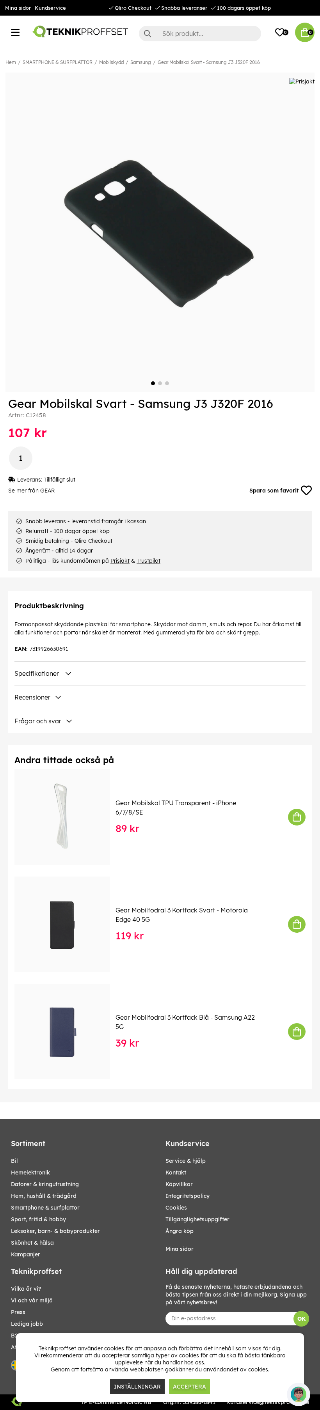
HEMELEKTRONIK (30, 1172)
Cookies (176, 1207)
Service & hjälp (185, 1160)
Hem (10, 62)
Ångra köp (179, 1231)
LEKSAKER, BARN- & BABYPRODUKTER (55, 1231)
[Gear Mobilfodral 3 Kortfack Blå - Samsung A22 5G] (68, 1031)
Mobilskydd (111, 62)
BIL (14, 1160)
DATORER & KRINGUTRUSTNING (45, 1184)
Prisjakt (120, 560)
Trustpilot (148, 560)
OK (301, 1318)
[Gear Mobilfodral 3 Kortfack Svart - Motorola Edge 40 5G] (68, 924)
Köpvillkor (179, 1184)
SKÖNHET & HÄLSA (32, 1242)
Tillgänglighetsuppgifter (197, 1219)
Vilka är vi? (26, 1288)
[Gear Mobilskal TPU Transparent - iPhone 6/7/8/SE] (68, 817)
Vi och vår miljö (32, 1300)
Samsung (140, 62)
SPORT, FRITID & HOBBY (38, 1219)
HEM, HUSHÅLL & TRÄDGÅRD (43, 1195)
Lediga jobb (27, 1323)
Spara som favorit (274, 490)
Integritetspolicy (187, 1195)
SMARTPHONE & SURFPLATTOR (57, 62)
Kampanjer (25, 1254)
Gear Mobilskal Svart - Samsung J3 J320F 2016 (209, 62)
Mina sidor (18, 8)
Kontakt (175, 1172)
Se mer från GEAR (31, 490)
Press (18, 1312)
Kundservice (50, 8)
